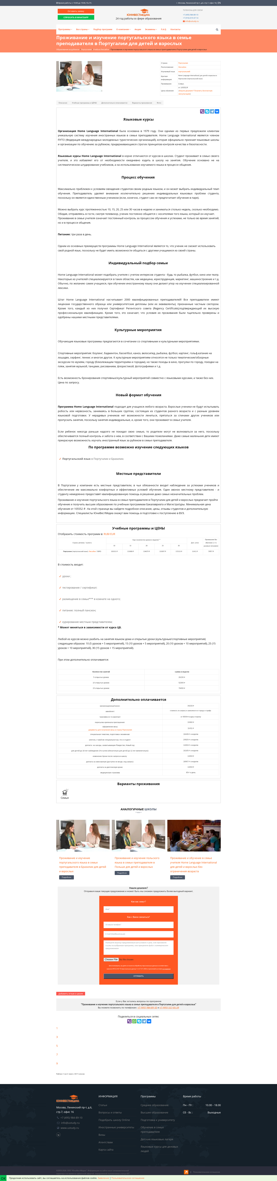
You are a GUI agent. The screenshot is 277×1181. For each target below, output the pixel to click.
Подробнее (66, 877)
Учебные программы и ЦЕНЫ (84, 103)
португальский (184, 72)
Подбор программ (102, 29)
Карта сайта (106, 1149)
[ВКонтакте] (217, 111)
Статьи (103, 1105)
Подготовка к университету (158, 1120)
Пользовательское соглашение (206, 1172)
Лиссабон (182, 67)
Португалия (183, 63)
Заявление (103, 1178)
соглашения (166, 969)
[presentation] (57, 850)
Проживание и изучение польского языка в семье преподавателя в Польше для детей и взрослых (137, 862)
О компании (122, 29)
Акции (138, 29)
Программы (64, 29)
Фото (159, 103)
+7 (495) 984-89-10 (190, 14)
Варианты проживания (142, 103)
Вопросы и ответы (110, 1112)
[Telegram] (212, 111)
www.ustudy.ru (70, 1128)
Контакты (175, 29)
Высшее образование (154, 1112)
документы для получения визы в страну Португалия (110, 730)
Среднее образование (155, 1105)
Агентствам (106, 1142)
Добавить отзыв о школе (70, 993)
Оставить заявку (76, 11)
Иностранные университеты (116, 1127)
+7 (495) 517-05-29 (169, 1008)
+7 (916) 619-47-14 (190, 18)
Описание (63, 103)
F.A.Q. (163, 29)
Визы (102, 1134)
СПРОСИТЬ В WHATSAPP (75, 17)
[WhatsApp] (134, 1021)
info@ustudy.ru (192, 21)
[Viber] (202, 111)
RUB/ (109, 534)
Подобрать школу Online (114, 1120)
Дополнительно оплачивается (114, 103)
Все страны (82, 29)
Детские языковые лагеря (157, 1139)
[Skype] (207, 111)
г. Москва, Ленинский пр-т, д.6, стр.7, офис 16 (196, 3)
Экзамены (150, 29)
